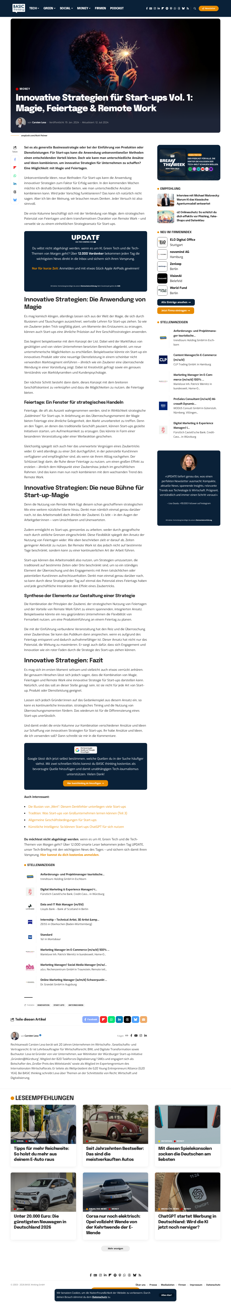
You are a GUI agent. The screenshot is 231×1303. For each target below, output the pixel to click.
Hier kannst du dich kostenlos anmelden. (69, 855)
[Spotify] (167, 8)
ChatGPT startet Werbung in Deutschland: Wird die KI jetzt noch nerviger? (187, 1222)
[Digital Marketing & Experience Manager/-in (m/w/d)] (30, 891)
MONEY (25, 89)
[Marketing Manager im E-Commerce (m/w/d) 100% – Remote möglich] (30, 952)
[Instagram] (155, 8)
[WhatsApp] (175, 8)
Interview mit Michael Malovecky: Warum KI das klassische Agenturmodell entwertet (198, 199)
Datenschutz (99, 1297)
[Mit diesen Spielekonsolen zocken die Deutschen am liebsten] (187, 1124)
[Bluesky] (183, 8)
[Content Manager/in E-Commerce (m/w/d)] (163, 359)
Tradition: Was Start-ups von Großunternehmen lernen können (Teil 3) (77, 813)
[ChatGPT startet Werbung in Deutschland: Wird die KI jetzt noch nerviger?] (187, 1192)
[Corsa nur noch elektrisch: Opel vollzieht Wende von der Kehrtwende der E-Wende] (115, 1192)
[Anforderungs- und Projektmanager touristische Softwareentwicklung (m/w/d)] (30, 876)
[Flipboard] (163, 8)
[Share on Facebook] (15, 159)
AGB (118, 286)
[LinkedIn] (159, 8)
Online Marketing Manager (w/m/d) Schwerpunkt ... (73, 980)
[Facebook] (146, 8)
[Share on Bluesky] (15, 200)
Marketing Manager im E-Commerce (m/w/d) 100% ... (74, 950)
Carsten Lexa (39, 122)
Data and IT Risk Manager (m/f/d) (62, 904)
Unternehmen (75, 1005)
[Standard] (30, 937)
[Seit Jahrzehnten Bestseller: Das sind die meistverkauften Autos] (115, 1124)
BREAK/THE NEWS (98, 1209)
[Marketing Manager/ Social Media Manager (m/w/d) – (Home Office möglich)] (30, 967)
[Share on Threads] (15, 192)
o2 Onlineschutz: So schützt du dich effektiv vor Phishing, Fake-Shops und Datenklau (197, 216)
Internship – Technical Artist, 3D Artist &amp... (69, 919)
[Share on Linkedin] (15, 184)
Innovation (43, 1005)
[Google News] (150, 8)
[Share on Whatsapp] (15, 176)
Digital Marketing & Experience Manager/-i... (68, 889)
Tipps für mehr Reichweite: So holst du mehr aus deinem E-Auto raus (41, 1154)
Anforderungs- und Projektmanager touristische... (72, 874)
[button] (166, 1295)
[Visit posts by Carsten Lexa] (21, 122)
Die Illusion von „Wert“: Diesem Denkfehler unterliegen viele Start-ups (77, 807)
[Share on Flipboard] (15, 167)
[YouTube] (136, 1036)
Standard (46, 935)
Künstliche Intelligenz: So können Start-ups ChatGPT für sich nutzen (76, 827)
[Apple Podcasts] (171, 8)
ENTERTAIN (166, 1141)
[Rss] (188, 8)
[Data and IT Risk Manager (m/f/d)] (30, 906)
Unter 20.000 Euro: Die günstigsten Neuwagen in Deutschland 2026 (40, 1222)
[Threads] (179, 8)
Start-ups (59, 1005)
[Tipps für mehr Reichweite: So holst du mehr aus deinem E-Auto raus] (43, 1124)
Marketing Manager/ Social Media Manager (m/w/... (73, 965)
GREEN (20, 1141)
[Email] (143, 1019)
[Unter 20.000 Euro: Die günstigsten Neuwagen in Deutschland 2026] (43, 1192)
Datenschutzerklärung (89, 286)
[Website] (127, 1036)
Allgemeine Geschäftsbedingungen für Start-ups (62, 820)
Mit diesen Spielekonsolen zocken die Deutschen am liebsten (185, 1154)
